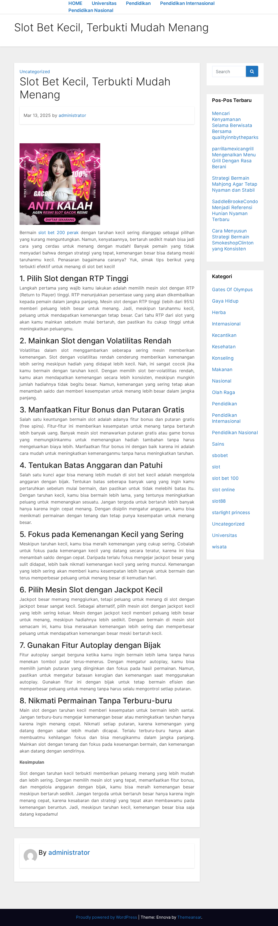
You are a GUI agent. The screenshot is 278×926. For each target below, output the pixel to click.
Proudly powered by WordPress (107, 917)
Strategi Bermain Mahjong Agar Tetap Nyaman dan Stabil (234, 184)
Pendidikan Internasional (187, 3)
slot (216, 467)
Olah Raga (223, 392)
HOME (75, 3)
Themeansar (189, 917)
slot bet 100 (225, 478)
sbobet (220, 455)
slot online (223, 489)
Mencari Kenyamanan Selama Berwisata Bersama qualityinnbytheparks (235, 125)
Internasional (226, 324)
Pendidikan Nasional (90, 10)
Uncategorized (35, 71)
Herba (219, 312)
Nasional (222, 381)
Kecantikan (224, 335)
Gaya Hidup (225, 301)
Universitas (104, 3)
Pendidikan (138, 3)
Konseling (222, 358)
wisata (219, 546)
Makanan (222, 369)
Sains (218, 444)
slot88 (219, 501)
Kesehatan (224, 346)
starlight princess (231, 512)
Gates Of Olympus (232, 289)
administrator (72, 115)
